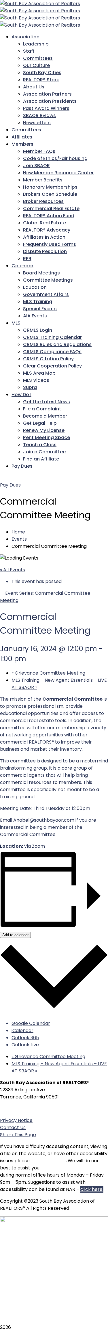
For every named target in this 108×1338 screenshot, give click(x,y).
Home (18, 532)
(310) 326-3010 (32, 1108)
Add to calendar (15, 935)
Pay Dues (10, 485)
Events (19, 539)
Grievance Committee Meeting (48, 673)
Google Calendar (31, 1023)
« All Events (12, 569)
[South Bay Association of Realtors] (40, 3)
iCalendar (22, 1030)
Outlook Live (25, 1044)
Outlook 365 (25, 1037)
